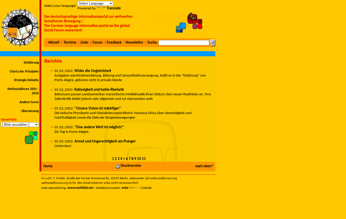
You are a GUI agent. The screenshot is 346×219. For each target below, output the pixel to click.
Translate (114, 8)
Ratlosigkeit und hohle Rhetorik (99, 90)
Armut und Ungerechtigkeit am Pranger (105, 141)
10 (139, 159)
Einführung (31, 62)
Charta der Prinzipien (24, 71)
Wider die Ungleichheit (92, 71)
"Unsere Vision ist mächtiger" (97, 109)
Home (48, 166)
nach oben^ (204, 166)
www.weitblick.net (80, 188)
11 (144, 159)
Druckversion (131, 166)
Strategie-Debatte (26, 80)
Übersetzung (30, 111)
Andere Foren (29, 102)
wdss (125, 188)
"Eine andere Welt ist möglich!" (99, 127)
